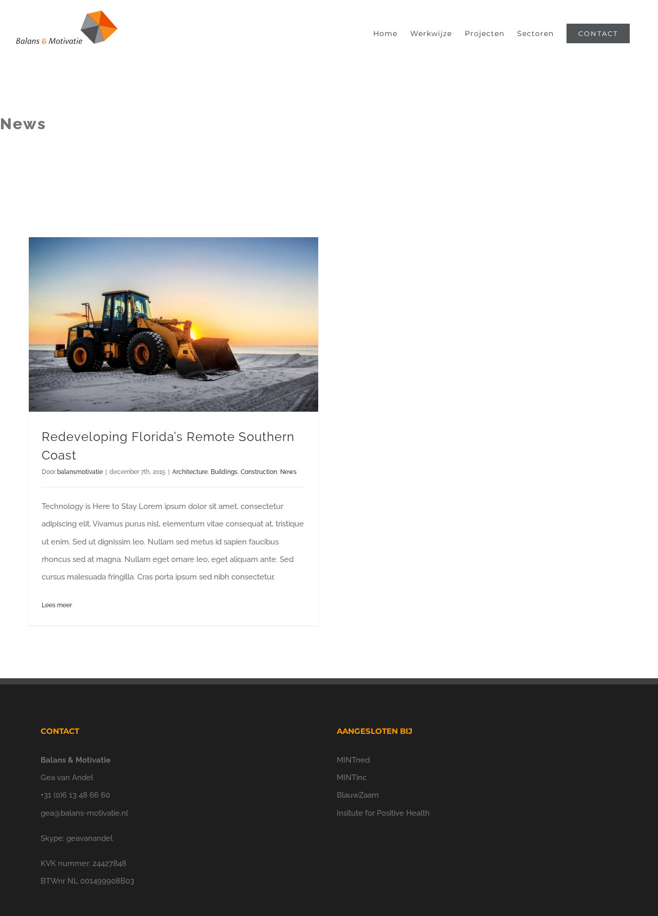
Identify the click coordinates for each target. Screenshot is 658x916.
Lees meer (57, 605)
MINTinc (352, 777)
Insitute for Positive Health (383, 813)
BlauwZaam (358, 795)
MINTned (353, 760)
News (288, 471)
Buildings (224, 471)
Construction (259, 471)
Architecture (190, 471)
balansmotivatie (80, 471)
